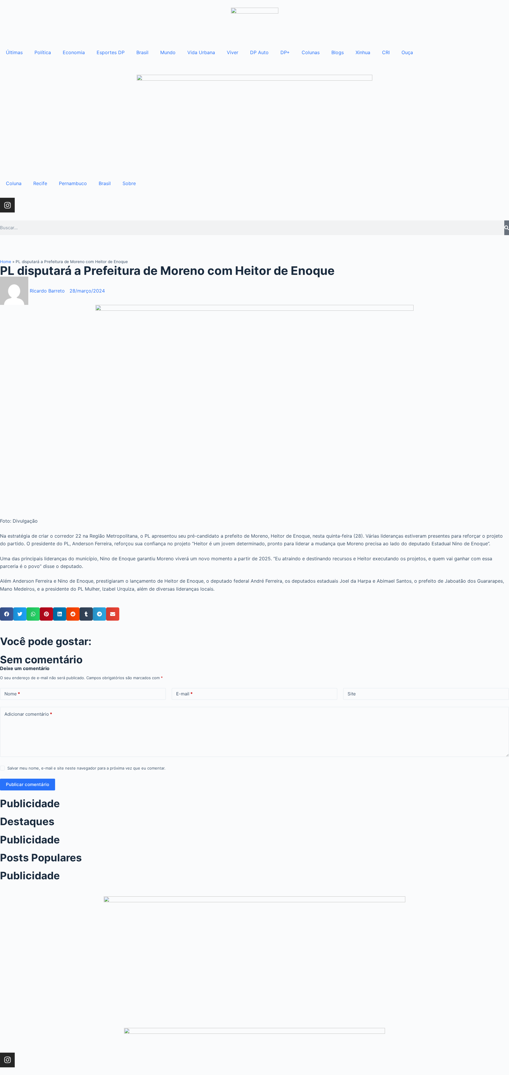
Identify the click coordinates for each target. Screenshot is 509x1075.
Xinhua (363, 52)
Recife (40, 183)
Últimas (14, 52)
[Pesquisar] (506, 227)
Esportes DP (111, 52)
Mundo (168, 52)
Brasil (142, 52)
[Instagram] (7, 205)
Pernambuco (73, 183)
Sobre (129, 183)
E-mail (184, 694)
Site (352, 694)
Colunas (311, 52)
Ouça (407, 52)
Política (42, 52)
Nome (12, 694)
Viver (232, 52)
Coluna (14, 183)
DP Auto (259, 52)
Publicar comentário (27, 784)
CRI (386, 52)
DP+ (285, 52)
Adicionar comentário (28, 714)
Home (5, 261)
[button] (6, 614)
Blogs (337, 52)
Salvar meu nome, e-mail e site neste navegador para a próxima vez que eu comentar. (86, 768)
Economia (74, 52)
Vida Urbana (201, 52)
